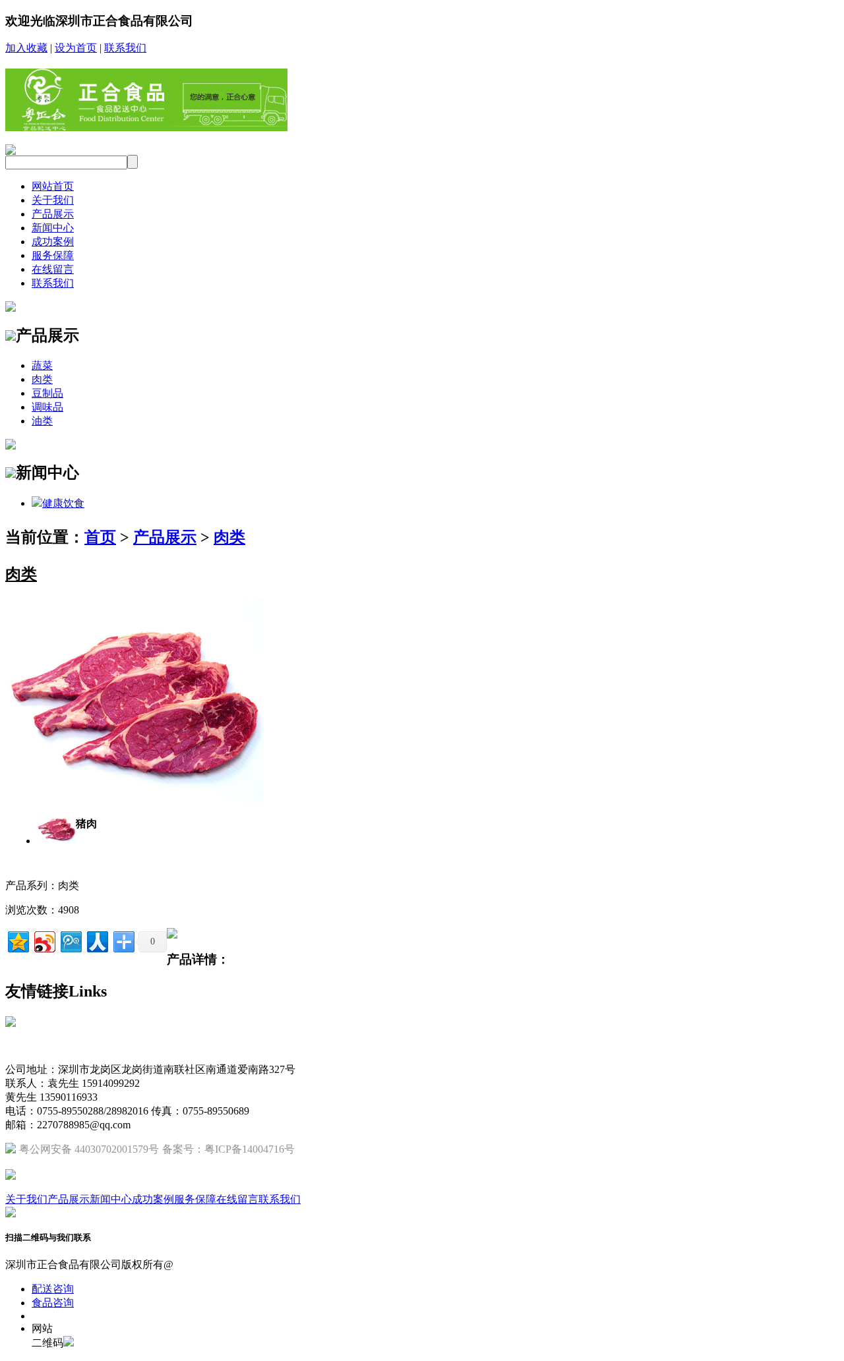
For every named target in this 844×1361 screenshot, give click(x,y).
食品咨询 (53, 1302)
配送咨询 (53, 1288)
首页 (100, 537)
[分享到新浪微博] (44, 940)
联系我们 (125, 47)
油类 (42, 420)
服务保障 (53, 255)
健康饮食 (63, 503)
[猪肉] (134, 799)
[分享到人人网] (96, 940)
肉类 (42, 379)
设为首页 (76, 47)
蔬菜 (42, 365)
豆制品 (47, 393)
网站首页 (53, 186)
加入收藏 (26, 47)
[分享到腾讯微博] (70, 940)
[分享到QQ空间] (17, 940)
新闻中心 (53, 227)
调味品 (47, 407)
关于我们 (53, 200)
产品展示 (53, 213)
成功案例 (53, 241)
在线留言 (53, 269)
